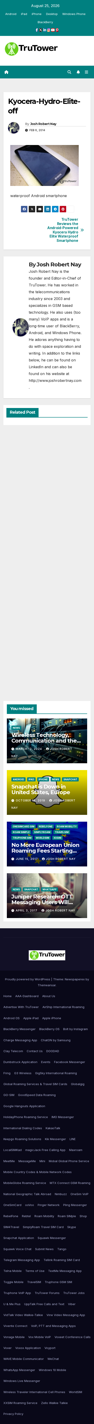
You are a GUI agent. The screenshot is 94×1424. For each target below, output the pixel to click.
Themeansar (47, 985)
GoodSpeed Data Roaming (37, 1095)
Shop (83, 1216)
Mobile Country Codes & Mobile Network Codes (37, 1172)
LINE (73, 1139)
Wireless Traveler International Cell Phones (34, 1392)
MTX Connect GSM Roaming (70, 1183)
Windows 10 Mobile (52, 1370)
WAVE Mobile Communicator (23, 1359)
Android (10, 14)
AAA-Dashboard (27, 996)
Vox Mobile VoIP (39, 1337)
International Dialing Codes (22, 1128)
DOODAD (52, 1051)
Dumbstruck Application (20, 1062)
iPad (24, 14)
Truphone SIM (22, 837)
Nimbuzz (61, 1194)
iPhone (37, 14)
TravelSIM (62, 832)
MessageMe (27, 1161)
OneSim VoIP (79, 1194)
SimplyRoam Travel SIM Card (43, 1227)
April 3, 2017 (27, 910)
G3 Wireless (22, 1073)
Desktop (52, 14)
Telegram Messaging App (21, 1260)
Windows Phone (74, 14)
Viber (72, 1304)
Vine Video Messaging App (66, 1315)
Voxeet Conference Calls (73, 1337)
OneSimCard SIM (23, 826)
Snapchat (70, 779)
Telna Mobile (12, 1271)
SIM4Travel (11, 1227)
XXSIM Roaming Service (20, 1403)
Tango (61, 1249)
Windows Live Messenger (21, 1381)
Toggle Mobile (13, 1282)
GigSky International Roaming (56, 1073)
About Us (48, 996)
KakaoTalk (53, 1128)
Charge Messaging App (20, 1040)
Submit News (44, 1249)
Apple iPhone (51, 1018)
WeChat (53, 1359)
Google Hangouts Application (24, 1106)
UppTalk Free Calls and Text (44, 1304)
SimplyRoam (42, 832)
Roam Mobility (67, 826)
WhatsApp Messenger (19, 1370)
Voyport (49, 1348)
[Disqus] (47, 493)
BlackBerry (45, 22)
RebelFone (45, 826)
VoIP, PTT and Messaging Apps (53, 1326)
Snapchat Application (18, 1238)
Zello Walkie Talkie (54, 1403)
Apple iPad (31, 1018)
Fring (6, 1073)
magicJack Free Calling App (45, 1150)
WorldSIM (42, 837)
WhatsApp (49, 889)
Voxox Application (28, 1348)
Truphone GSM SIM (58, 1282)
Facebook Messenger (69, 1062)
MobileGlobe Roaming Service (24, 1183)
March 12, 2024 (29, 749)
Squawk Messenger (52, 1238)
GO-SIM (8, 1095)
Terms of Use (34, 1271)
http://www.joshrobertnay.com (55, 380)
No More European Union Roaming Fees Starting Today (45, 851)
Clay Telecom (13, 1051)
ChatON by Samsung (55, 1040)
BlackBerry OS (49, 1029)
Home (7, 996)
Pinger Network (49, 1205)
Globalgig (77, 1084)
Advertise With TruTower (21, 1007)
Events (45, 1062)
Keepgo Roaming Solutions (22, 1139)
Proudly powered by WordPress (28, 979)
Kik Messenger (55, 1139)
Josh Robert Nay (43, 124)
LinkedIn (36, 367)
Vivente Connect (15, 1326)
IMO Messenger (63, 1117)
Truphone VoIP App (17, 1293)
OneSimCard (12, 1205)
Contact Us (35, 1051)
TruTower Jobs (74, 1293)
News (16, 727)
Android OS (11, 1018)
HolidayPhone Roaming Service (25, 1117)
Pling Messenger (75, 1205)
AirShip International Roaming (63, 1007)
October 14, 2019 (31, 800)
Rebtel (26, 1216)
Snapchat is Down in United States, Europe (40, 789)
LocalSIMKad (12, 1150)
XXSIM (57, 837)
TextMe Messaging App (65, 1271)
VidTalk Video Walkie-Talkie (23, 1315)
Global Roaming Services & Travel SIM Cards (35, 1084)
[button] (69, 72)
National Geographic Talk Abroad (27, 1194)
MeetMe (9, 1161)
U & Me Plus (12, 1304)
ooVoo (29, 1205)
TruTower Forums (47, 1293)
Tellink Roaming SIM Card (62, 1260)
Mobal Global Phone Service (69, 1161)
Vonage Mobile (14, 1337)
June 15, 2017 (27, 859)
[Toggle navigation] (87, 72)
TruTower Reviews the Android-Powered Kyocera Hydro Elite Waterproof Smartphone (62, 230)
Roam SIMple (21, 832)
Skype (71, 1227)
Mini (42, 1161)
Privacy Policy (13, 1414)
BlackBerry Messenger (19, 1029)
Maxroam (75, 1150)
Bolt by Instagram (75, 1029)
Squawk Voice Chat (17, 1249)
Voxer (7, 1348)
